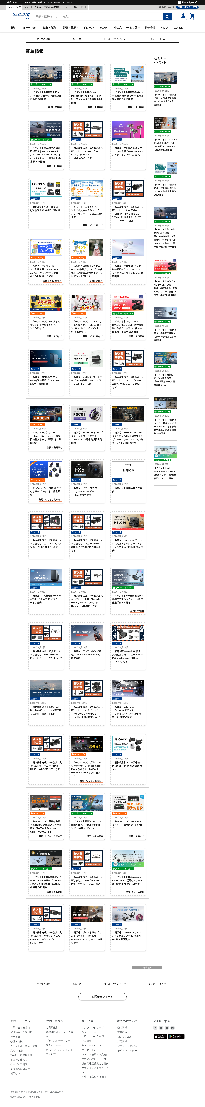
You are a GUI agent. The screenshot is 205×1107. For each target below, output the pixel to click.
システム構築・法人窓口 (95, 1054)
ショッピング (14, 7)
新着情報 (150, 27)
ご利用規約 (52, 1027)
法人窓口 (178, 27)
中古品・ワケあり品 (126, 27)
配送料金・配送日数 (21, 1032)
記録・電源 (70, 27)
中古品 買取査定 (51, 7)
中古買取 (86, 1040)
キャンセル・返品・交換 (23, 1046)
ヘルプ (164, 27)
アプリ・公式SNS (127, 1046)
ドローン (88, 27)
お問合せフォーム (102, 996)
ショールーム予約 (32, 7)
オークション (89, 1049)
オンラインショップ (93, 1027)
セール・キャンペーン (115, 39)
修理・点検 (16, 1041)
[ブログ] (172, 1028)
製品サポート (80, 7)
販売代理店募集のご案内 (95, 1063)
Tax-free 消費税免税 (21, 1055)
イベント (67, 7)
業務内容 (122, 1032)
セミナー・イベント (158, 39)
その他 (103, 27)
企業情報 (122, 1027)
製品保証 (15, 1036)
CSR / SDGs (124, 1036)
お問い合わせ (168, 7)
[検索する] (167, 16)
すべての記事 (43, 39)
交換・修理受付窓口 (187, 7)
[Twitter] (161, 1028)
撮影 (13, 27)
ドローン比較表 (19, 1059)
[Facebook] (155, 1028)
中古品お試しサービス (94, 1059)
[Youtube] (167, 1028)
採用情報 (122, 1041)
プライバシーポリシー (58, 1040)
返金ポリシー (53, 1045)
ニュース (77, 39)
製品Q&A (15, 1073)
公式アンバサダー (127, 1050)
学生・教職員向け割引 (94, 1076)
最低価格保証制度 (20, 1069)
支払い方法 (16, 1050)
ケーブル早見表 (19, 1064)
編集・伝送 (50, 27)
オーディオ (29, 27)
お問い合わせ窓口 (20, 1027)
